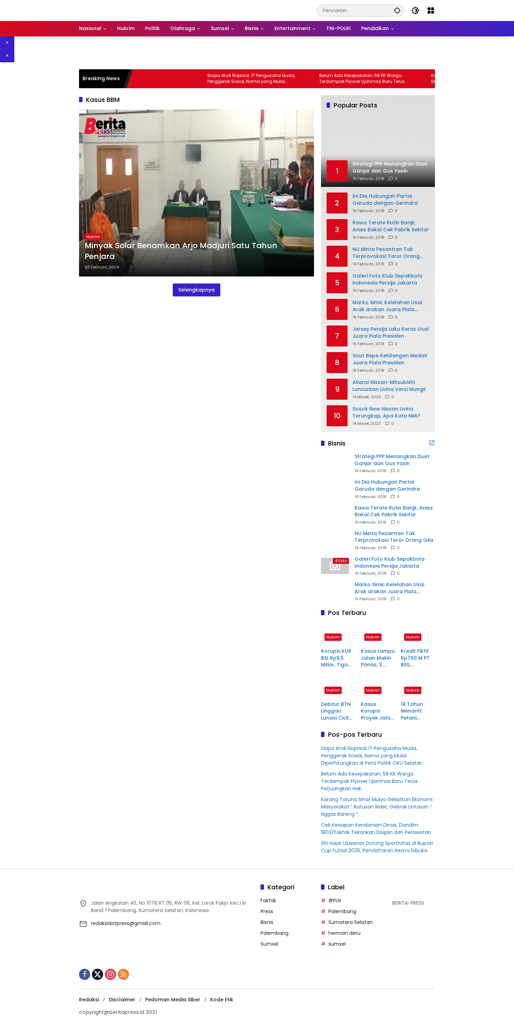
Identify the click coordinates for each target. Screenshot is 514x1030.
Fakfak (268, 900)
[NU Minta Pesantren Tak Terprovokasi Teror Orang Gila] (335, 540)
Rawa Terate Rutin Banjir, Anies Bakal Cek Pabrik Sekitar (390, 226)
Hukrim (93, 236)
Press (266, 911)
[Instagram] (110, 974)
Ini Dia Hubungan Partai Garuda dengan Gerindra (385, 199)
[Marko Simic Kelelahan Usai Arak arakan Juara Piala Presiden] (335, 591)
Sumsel (269, 943)
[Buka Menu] (431, 10)
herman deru (344, 933)
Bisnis (266, 922)
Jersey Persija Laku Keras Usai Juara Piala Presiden (390, 332)
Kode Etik (221, 999)
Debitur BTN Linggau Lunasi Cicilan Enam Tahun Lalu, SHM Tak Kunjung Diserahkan (338, 711)
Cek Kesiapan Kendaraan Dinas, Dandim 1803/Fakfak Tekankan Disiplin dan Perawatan (376, 828)
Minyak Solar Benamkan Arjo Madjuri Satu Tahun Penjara (181, 251)
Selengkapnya (196, 289)
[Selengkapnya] (432, 443)
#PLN (334, 900)
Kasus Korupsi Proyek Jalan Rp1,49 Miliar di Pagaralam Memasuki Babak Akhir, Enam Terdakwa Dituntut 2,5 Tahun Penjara (377, 711)
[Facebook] (84, 974)
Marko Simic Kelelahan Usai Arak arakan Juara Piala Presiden (387, 306)
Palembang (274, 933)
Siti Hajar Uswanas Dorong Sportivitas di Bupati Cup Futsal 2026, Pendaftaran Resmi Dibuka (377, 847)
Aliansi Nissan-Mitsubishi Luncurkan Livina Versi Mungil (389, 386)
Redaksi (89, 999)
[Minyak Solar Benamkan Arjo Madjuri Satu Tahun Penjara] (196, 193)
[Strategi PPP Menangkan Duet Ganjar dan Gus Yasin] (335, 463)
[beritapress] (116, 10)
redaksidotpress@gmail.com (125, 923)
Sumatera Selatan (350, 922)
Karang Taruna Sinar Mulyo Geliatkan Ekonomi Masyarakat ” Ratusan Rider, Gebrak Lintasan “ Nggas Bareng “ (377, 807)
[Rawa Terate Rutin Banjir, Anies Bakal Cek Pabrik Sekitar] (335, 514)
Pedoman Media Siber (172, 999)
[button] (397, 10)
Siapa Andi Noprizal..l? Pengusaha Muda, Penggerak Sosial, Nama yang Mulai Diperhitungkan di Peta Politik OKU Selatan (228, 79)
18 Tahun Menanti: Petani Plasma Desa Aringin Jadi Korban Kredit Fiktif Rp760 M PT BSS (417, 711)
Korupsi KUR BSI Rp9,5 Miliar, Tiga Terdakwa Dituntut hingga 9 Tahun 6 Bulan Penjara (336, 658)
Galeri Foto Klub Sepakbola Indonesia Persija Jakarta (387, 279)
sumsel (337, 943)
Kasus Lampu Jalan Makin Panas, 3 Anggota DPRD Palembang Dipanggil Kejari (378, 658)
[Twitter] (97, 974)
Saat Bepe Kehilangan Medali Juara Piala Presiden (389, 359)
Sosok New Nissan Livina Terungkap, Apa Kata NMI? (386, 412)
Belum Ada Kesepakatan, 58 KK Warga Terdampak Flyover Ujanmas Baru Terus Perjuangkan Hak (338, 79)
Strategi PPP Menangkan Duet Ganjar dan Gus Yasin (392, 460)
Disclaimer (122, 999)
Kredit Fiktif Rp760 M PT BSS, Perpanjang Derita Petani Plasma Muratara (417, 658)
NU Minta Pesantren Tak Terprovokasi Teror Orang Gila (386, 253)
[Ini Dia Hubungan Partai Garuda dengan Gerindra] (335, 489)
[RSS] (123, 974)
